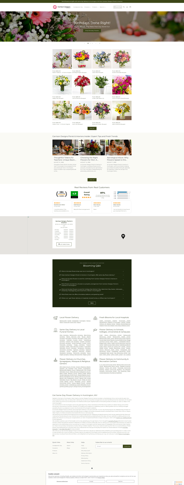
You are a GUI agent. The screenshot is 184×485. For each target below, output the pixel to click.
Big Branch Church (76, 380)
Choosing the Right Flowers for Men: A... (89, 159)
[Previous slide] (84, 43)
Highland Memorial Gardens (81, 351)
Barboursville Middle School (121, 336)
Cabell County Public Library (111, 345)
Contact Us (84, 448)
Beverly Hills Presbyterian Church (69, 378)
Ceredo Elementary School (117, 348)
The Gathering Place (124, 371)
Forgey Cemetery (79, 345)
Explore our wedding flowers (123, 417)
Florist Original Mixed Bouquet (120, 98)
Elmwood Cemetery (65, 343)
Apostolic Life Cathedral (66, 368)
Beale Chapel (63, 373)
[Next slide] (95, 43)
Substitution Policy (86, 460)
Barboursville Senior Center (111, 366)
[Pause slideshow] (99, 43)
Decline (120, 481)
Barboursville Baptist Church (68, 370)
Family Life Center (110, 368)
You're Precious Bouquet (79, 98)
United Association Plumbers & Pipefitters (110, 372)
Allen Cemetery (64, 335)
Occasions (55, 448)
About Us (54, 453)
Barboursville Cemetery (76, 335)
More (92, 303)
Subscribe (127, 446)
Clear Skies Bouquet (97, 72)
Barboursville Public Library (106, 338)
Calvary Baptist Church (78, 383)
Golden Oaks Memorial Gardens (74, 346)
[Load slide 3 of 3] (92, 43)
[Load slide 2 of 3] (90, 43)
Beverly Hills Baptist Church (67, 376)
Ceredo (69, 320)
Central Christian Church (66, 386)
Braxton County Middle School (118, 340)
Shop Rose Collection (92, 30)
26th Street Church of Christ (67, 367)
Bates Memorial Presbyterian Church (80, 371)
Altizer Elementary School (113, 335)
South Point (73, 322)
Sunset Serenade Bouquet (119, 72)
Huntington (82, 320)
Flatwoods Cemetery (66, 345)
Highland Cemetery (78, 349)
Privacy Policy (101, 477)
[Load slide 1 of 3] (88, 43)
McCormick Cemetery (79, 353)
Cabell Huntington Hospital (108, 320)
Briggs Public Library (105, 343)
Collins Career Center (117, 354)
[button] (87, 7)
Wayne (79, 322)
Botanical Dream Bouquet (99, 124)
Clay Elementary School (120, 353)
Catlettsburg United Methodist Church (79, 384)
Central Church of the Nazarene (81, 386)
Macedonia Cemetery (66, 353)
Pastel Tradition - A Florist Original (61, 72)
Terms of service (85, 463)
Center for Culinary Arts (114, 346)
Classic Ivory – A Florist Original (61, 124)
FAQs (82, 445)
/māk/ (100, 335)
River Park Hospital (109, 325)
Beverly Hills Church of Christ (82, 376)
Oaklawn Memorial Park (75, 354)
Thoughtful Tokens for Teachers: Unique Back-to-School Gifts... (64, 159)
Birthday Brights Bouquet (79, 72)
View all (92, 128)
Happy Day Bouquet (57, 98)
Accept (91, 481)
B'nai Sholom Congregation (82, 368)
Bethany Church (72, 373)
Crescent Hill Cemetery (72, 341)
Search (68, 445)
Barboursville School (120, 338)
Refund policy (84, 458)
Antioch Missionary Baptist (83, 367)
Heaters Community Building (113, 369)
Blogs (68, 448)
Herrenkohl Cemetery (66, 349)
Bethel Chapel (82, 373)
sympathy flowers (113, 421)
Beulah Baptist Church (84, 375)
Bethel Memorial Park (73, 336)
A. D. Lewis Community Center (107, 364)
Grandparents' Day (57, 445)
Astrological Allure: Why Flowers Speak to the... (117, 159)
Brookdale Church (80, 381)
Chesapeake (75, 320)
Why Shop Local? (85, 450)
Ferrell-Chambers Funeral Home (81, 343)
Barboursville (63, 320)
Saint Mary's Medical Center (122, 325)
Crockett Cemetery (85, 341)
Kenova (88, 320)
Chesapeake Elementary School (121, 351)
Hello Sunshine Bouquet (118, 124)
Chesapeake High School (106, 353)
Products (54, 450)
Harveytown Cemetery (84, 348)
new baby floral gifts (64, 429)
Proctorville (67, 322)
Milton (61, 322)
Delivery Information (86, 453)
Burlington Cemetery (71, 338)
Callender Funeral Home (74, 340)
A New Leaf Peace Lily (98, 98)
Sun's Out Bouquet (77, 124)
